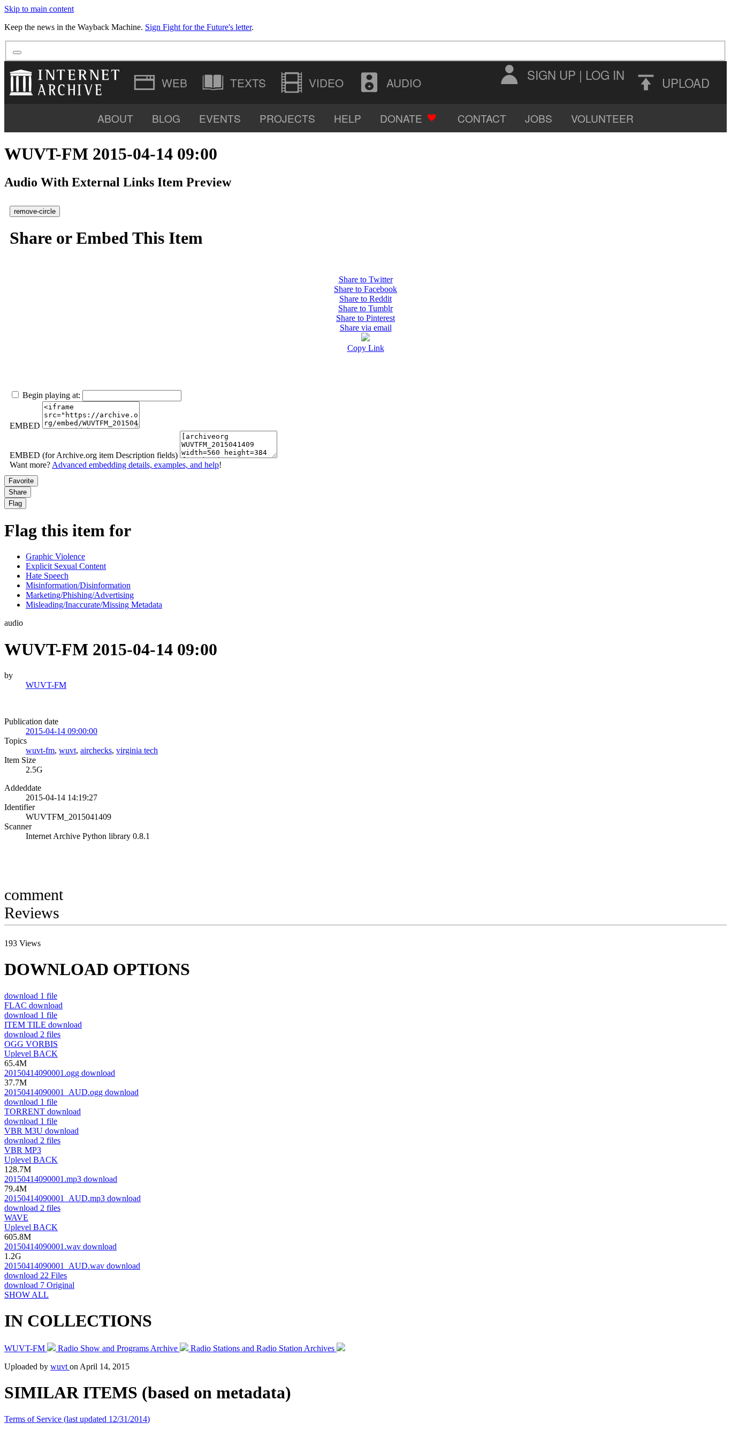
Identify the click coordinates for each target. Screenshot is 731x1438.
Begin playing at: (51, 395)
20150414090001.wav (60, 1246)
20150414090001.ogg (59, 1072)
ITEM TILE (43, 1024)
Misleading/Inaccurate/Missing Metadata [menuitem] (94, 604)
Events (220, 118)
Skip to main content (39, 8)
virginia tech (137, 750)
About (115, 118)
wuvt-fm (40, 750)
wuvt (67, 750)
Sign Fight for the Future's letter (198, 27)
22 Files (35, 1275)
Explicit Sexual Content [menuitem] (66, 566)
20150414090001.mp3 (60, 1179)
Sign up (551, 74)
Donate (401, 118)
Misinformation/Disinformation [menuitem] (78, 585)
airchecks (96, 750)
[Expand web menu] (161, 82)
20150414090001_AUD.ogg (71, 1092)
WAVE (16, 1217)
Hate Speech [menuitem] (47, 575)
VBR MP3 (22, 1150)
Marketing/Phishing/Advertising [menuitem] (80, 595)
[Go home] (67, 82)
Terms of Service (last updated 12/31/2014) (77, 1419)
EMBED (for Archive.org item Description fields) (94, 455)
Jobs (538, 118)
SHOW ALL (26, 1294)
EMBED (25, 425)
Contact (482, 118)
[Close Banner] (17, 52)
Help (347, 118)
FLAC (33, 1005)
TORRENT (42, 1111)
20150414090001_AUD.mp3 (72, 1198)
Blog (166, 118)
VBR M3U (41, 1130)
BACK (31, 1053)
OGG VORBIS (31, 1043)
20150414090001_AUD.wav (72, 1265)
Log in (605, 74)
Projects (287, 118)
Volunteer (602, 118)
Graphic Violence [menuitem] (55, 556)
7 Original (39, 1285)
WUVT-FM (46, 685)
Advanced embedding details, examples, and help (135, 464)
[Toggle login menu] (509, 74)
